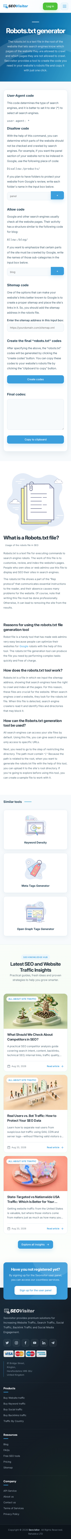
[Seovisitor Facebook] (25, 1343)
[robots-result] (35, 414)
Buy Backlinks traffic (14, 1415)
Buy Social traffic (12, 1409)
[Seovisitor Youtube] (34, 1343)
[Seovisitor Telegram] (53, 1343)
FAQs (6, 1450)
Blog (5, 1444)
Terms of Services (13, 1508)
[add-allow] (35, 272)
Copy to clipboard (36, 439)
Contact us (9, 1502)
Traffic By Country (13, 1421)
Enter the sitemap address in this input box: (35, 320)
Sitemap (8, 1467)
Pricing (7, 1461)
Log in (50, 6)
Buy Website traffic (14, 1397)
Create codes (35, 379)
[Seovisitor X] (7, 1343)
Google (23, 646)
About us (8, 1496)
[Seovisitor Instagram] (16, 1343)
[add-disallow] (35, 196)
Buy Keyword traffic (14, 1403)
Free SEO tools (11, 1455)
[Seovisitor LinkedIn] (44, 1343)
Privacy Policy (11, 1514)
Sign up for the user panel (36, 1290)
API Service (10, 1490)
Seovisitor (34, 1529)
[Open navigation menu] (64, 6)
